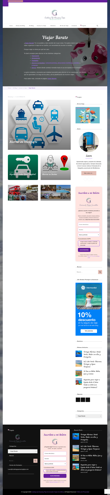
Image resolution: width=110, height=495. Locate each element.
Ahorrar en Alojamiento (51, 194)
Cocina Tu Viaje (41, 25)
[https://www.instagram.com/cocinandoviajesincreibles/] (78, 400)
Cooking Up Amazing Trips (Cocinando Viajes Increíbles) (47, 492)
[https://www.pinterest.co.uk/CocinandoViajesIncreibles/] (83, 400)
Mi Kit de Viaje (64, 25)
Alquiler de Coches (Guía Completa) (23, 174)
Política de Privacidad (83, 492)
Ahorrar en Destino (49, 174)
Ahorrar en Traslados (18, 194)
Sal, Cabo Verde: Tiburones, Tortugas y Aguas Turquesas (93, 364)
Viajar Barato (19, 138)
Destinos (53, 25)
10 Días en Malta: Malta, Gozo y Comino (92, 372)
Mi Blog (31, 25)
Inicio (11, 25)
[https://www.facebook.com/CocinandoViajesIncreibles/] (88, 400)
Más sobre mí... (88, 173)
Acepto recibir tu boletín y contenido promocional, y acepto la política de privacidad (88, 243)
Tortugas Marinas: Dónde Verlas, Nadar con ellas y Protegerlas (92, 354)
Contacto (74, 25)
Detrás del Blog (20, 25)
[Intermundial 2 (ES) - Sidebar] (89, 284)
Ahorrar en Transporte (23, 141)
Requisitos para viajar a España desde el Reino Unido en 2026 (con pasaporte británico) (92, 383)
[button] (89, 242)
